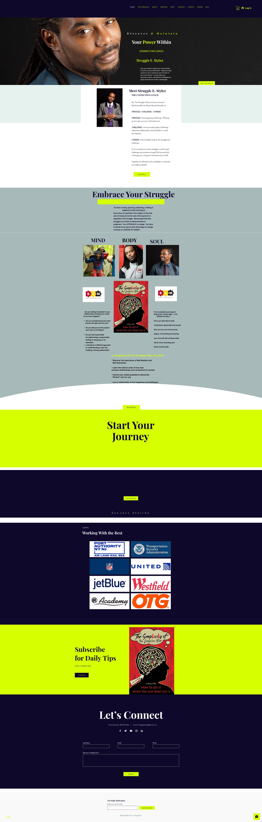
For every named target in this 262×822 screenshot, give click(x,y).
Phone (155, 743)
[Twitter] (125, 730)
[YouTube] (131, 730)
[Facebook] (120, 730)
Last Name (86, 743)
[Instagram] (136, 730)
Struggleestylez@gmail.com (147, 725)
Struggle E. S (146, 60)
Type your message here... (91, 752)
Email (119, 743)
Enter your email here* (115, 804)
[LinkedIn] (141, 730)
